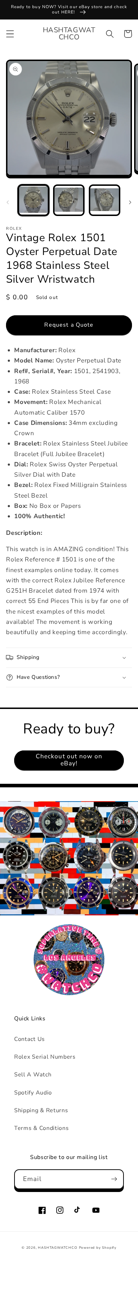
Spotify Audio (33, 1093)
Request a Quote (68, 325)
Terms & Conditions (41, 1128)
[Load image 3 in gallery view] (104, 200)
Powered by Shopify (98, 1247)
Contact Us (29, 1039)
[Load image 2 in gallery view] (69, 200)
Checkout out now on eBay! (69, 759)
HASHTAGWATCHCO (57, 1247)
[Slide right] (130, 202)
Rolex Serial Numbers (45, 1057)
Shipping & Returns (41, 1110)
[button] (10, 34)
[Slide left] (8, 202)
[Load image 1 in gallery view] (33, 200)
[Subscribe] (114, 1179)
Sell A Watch (32, 1075)
